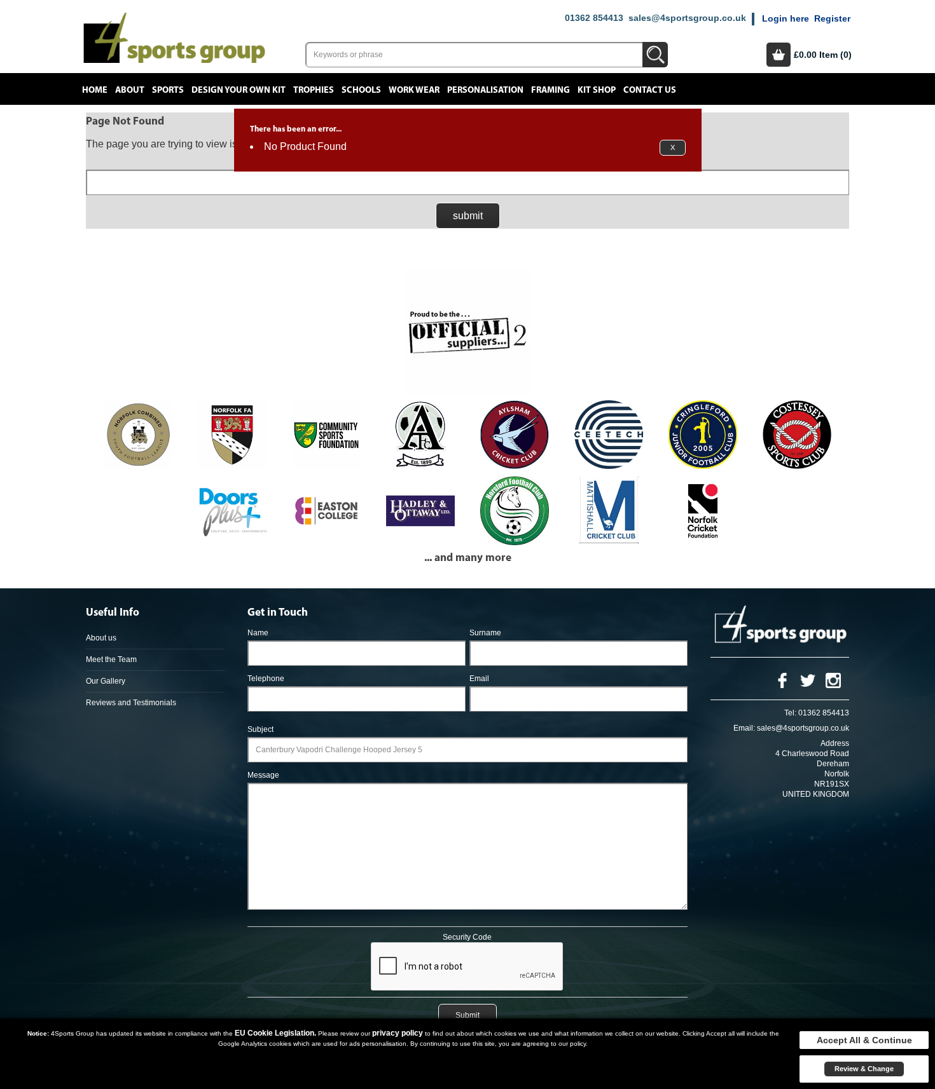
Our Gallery (105, 681)
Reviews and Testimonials (131, 702)
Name (257, 632)
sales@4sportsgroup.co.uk (687, 18)
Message (263, 775)
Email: (744, 728)
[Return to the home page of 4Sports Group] (174, 37)
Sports (168, 90)
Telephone (265, 678)
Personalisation (485, 90)
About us (101, 637)
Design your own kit (238, 90)
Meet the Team (111, 659)
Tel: (790, 712)
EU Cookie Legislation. (275, 1033)
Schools (361, 90)
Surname (485, 632)
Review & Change (864, 1068)
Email (479, 678)
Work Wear (414, 90)
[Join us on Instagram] (833, 679)
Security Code (467, 937)
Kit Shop (597, 90)
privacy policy (397, 1033)
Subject (260, 729)
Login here (785, 18)
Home (94, 90)
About (129, 90)
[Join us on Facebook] (782, 679)
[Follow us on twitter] (808, 679)
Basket (778, 54)
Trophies (313, 90)
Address (835, 743)
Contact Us (649, 90)
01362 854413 (594, 18)
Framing (550, 90)
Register (832, 18)
